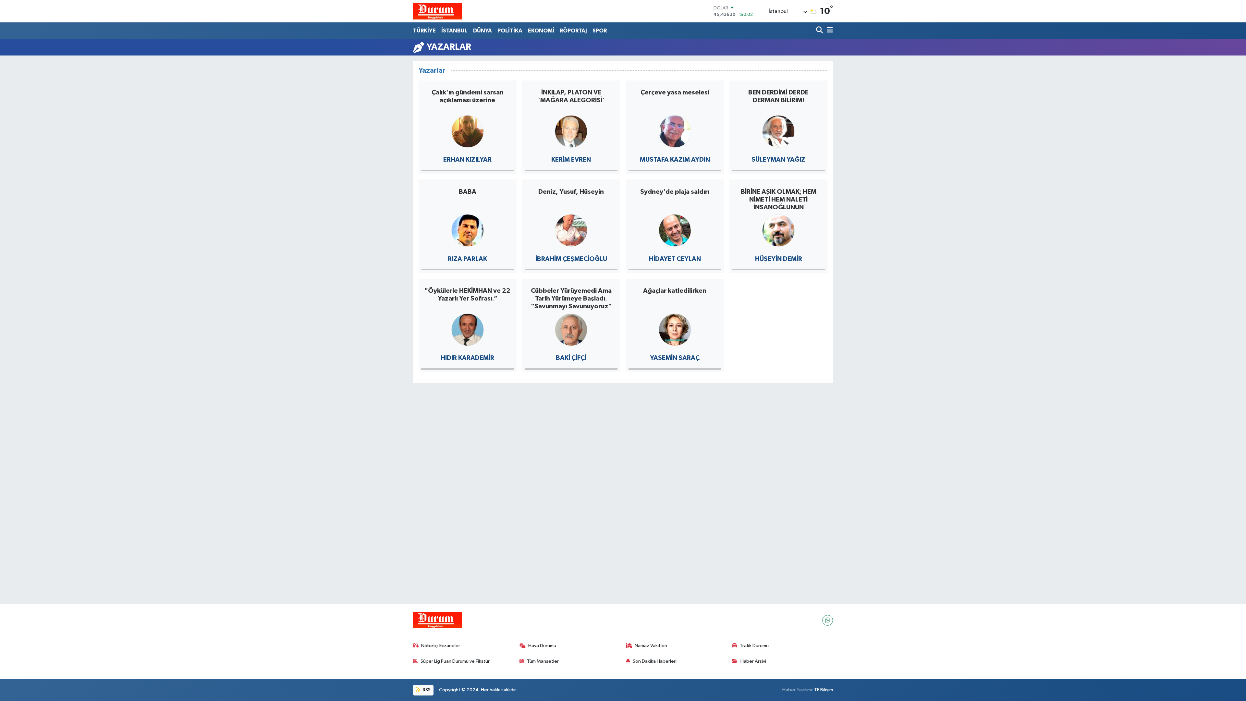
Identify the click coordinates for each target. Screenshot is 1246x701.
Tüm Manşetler (543, 661)
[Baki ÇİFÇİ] (571, 329)
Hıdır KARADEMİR (467, 358)
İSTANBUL (454, 30)
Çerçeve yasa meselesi (675, 92)
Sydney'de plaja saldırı (674, 192)
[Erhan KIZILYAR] (467, 131)
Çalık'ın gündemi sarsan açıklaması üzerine (468, 96)
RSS (426, 689)
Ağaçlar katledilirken (674, 291)
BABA (467, 192)
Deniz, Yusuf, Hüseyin (571, 192)
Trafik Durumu (754, 645)
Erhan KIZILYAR (467, 159)
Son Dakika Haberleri (655, 661)
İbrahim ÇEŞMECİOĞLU (571, 259)
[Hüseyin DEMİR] (778, 230)
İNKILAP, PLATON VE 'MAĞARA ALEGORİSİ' (571, 96)
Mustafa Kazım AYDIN (675, 159)
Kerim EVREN (571, 159)
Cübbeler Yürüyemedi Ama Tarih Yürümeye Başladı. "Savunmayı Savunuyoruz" (571, 299)
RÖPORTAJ (573, 30)
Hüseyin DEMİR (778, 259)
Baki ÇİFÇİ (571, 358)
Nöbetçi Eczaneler (440, 645)
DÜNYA (482, 30)
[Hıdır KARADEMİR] (467, 329)
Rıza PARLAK (467, 259)
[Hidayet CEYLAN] (675, 230)
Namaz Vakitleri (651, 645)
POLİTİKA (509, 30)
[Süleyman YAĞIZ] (778, 131)
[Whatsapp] (827, 620)
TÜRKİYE (424, 30)
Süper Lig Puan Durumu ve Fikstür (455, 661)
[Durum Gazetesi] (437, 11)
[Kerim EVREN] (571, 131)
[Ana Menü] (828, 31)
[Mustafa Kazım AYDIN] (675, 131)
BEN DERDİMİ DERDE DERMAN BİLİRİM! (778, 96)
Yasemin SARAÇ (675, 358)
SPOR (599, 30)
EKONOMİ (541, 30)
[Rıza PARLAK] (467, 230)
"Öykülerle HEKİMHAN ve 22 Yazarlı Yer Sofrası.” (467, 295)
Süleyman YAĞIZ (778, 159)
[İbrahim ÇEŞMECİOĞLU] (571, 230)
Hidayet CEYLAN (675, 259)
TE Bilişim (823, 689)
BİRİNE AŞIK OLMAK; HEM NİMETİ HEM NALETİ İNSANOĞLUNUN (778, 200)
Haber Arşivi (753, 661)
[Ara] (820, 31)
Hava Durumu (542, 645)
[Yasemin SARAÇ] (675, 329)
